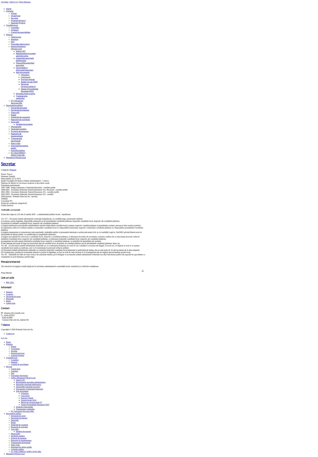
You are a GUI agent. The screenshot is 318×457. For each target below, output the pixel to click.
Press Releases (25, 2)
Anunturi (9, 294)
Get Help (4, 2)
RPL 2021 (10, 282)
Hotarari (9, 292)
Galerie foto (10, 303)
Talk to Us (14, 2)
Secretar (8, 163)
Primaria (13, 170)
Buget (8, 301)
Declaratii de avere (13, 296)
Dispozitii (10, 299)
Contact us (10, 334)
